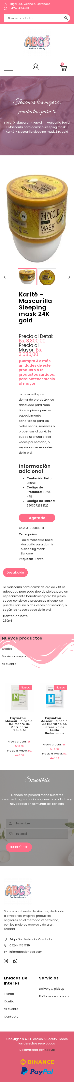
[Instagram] (5, 961)
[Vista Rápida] (34, 683)
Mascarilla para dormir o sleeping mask (37, 127)
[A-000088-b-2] (46, 277)
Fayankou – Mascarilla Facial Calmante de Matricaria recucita (19, 724)
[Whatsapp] (15, 961)
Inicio (7, 122)
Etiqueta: (26, 559)
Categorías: (28, 534)
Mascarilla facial (58, 122)
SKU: (22, 528)
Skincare (22, 122)
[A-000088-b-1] (27, 276)
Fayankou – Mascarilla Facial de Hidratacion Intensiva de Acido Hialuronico (54, 725)
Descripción (15, 572)
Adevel (50, 1050)
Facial (38, 122)
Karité (39, 559)
